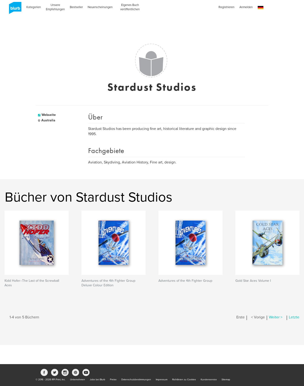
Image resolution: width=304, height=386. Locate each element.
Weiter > (275, 317)
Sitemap (226, 379)
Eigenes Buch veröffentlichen (130, 7)
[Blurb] (14, 9)
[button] (260, 8)
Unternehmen (77, 379)
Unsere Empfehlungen (55, 7)
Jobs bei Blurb (97, 379)
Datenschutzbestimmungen (136, 379)
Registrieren (226, 7)
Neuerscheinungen (100, 7)
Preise (113, 379)
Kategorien (33, 7)
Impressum (161, 379)
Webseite (49, 115)
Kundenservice (209, 379)
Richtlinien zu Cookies (184, 379)
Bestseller (76, 7)
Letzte (294, 317)
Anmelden (246, 7)
